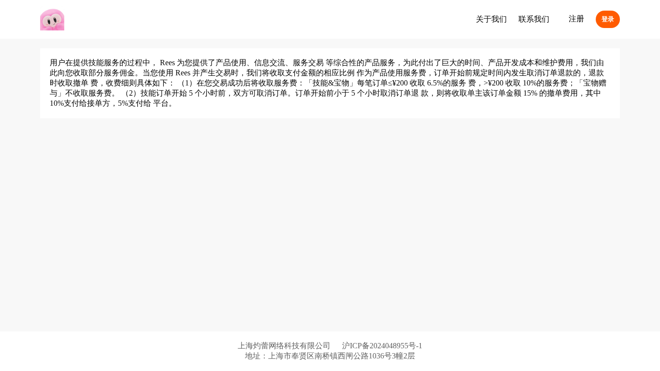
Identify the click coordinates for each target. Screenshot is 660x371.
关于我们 (491, 19)
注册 (576, 18)
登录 (608, 19)
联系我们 (533, 19)
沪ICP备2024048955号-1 (382, 346)
